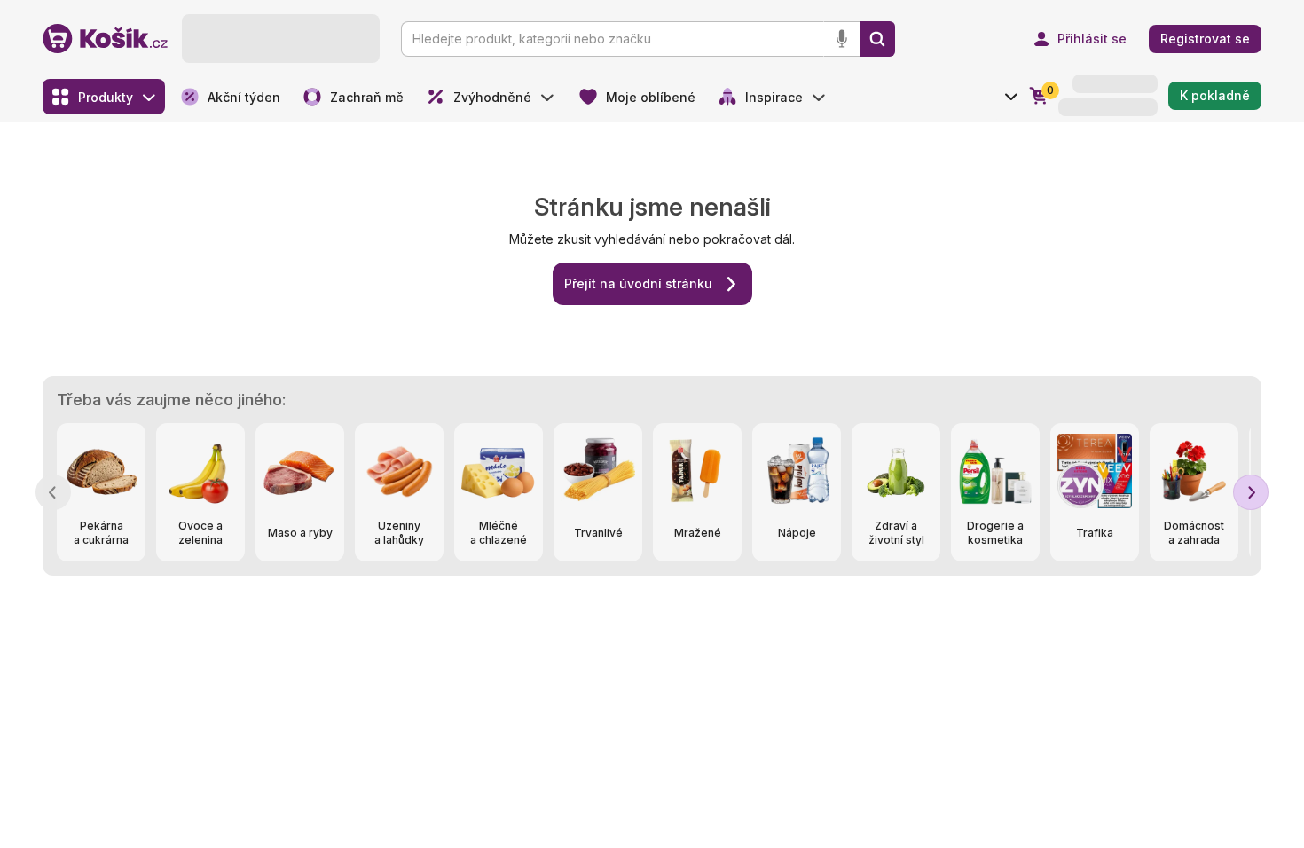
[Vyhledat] (877, 39)
